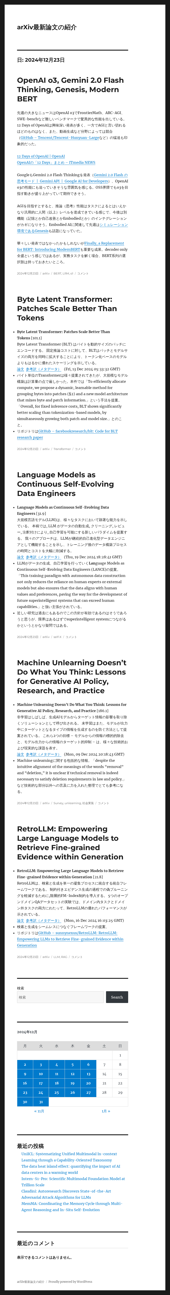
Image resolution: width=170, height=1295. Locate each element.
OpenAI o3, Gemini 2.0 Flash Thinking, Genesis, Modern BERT (70, 89)
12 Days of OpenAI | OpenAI (41, 156)
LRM (66, 273)
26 (72, 1092)
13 (88, 1074)
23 (25, 1092)
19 (73, 1083)
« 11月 (39, 1111)
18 (57, 1083)
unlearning (73, 803)
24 (41, 1092)
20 (88, 1083)
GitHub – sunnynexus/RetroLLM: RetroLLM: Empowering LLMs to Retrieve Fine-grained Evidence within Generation (70, 939)
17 (41, 1083)
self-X (58, 637)
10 (41, 1074)
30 (25, 1102)
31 (41, 1102)
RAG (64, 957)
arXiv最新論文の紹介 (47, 27)
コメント (83, 273)
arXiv (46, 273)
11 (56, 1074)
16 (25, 1083)
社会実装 (88, 803)
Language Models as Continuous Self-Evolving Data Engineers (65, 484)
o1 (71, 273)
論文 (20, 369)
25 (56, 1092)
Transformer (62, 449)
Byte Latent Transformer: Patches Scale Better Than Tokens (67, 308)
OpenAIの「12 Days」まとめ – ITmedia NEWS (56, 162)
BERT (57, 273)
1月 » (106, 1111)
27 (88, 1092)
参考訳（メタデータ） (43, 369)
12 (73, 1074)
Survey (58, 803)
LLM (57, 957)
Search (117, 997)
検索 (20, 988)
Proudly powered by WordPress (70, 1282)
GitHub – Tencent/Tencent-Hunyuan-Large (60, 137)
